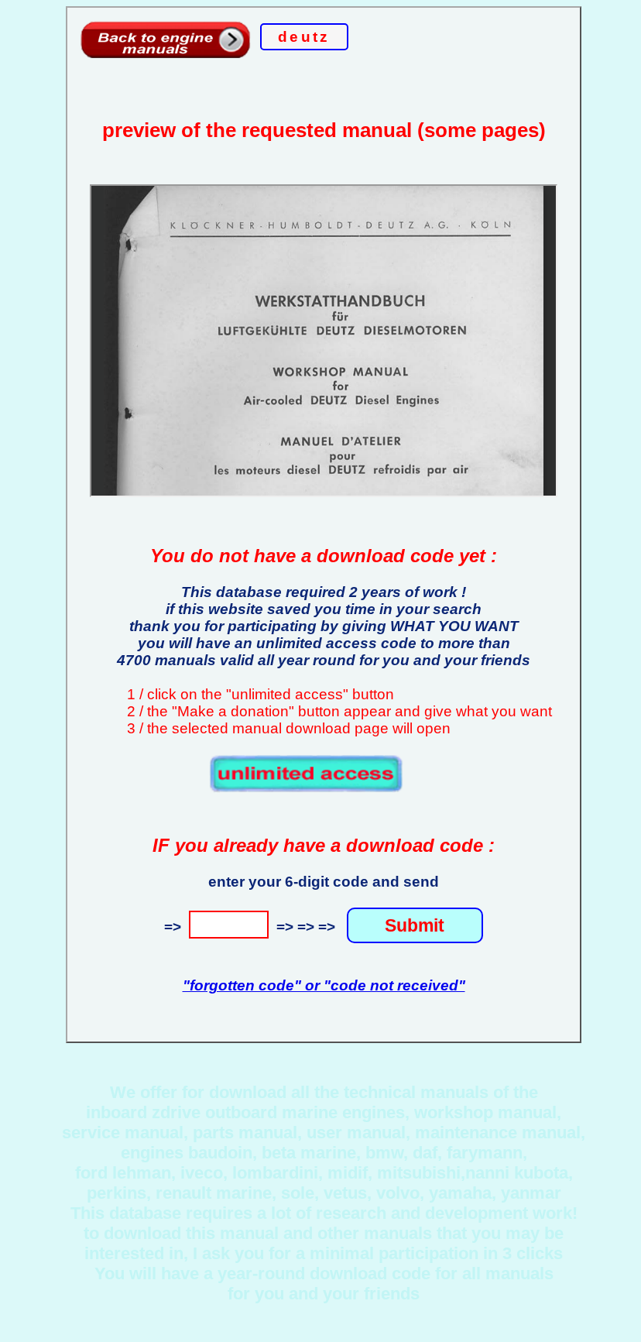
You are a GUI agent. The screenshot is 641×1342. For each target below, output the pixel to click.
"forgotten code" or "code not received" (324, 985)
